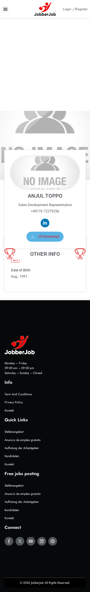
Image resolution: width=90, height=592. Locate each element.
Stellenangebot (14, 432)
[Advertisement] (45, 64)
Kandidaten (12, 456)
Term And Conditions (18, 394)
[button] (5, 9)
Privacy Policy (14, 402)
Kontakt (9, 410)
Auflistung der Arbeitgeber (22, 448)
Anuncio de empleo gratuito (23, 440)
